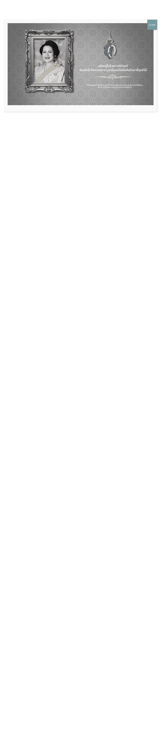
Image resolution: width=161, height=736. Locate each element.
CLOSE (152, 24)
